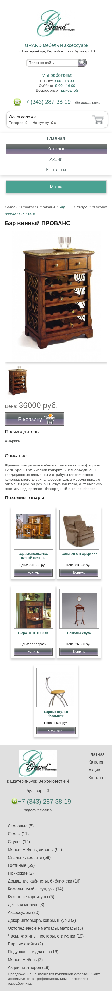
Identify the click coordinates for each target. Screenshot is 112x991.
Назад (13, 294)
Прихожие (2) (21, 873)
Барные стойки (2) (25, 944)
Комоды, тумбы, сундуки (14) (35, 889)
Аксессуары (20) (23, 912)
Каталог (56, 148)
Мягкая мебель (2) (25, 959)
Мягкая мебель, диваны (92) (35, 849)
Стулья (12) (19, 842)
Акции (56, 159)
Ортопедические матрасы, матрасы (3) (45, 928)
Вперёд (98, 294)
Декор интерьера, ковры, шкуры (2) (42, 920)
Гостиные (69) (21, 865)
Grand (10, 207)
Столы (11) (18, 834)
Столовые (46, 207)
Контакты (56, 169)
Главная (56, 138)
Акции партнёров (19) (28, 967)
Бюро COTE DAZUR (33, 633)
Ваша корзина (23, 117)
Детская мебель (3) (26, 904)
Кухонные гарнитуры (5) (31, 897)
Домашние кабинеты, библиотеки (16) (44, 881)
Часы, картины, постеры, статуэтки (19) (46, 936)
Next (101, 379)
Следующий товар (90, 207)
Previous (14, 379)
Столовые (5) (21, 826)
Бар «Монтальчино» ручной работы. (33, 556)
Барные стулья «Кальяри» (56, 713)
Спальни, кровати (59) (29, 857)
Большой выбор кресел (79, 554)
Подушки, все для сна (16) (33, 952)
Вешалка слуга (79, 633)
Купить (33, 573)
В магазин (56, 730)
